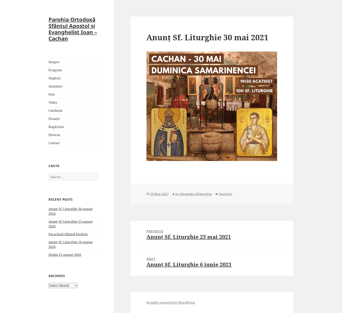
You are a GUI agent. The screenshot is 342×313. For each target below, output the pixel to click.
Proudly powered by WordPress (170, 302)
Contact (54, 143)
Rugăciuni (56, 127)
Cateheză (55, 110)
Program (55, 70)
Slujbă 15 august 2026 (64, 255)
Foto (51, 94)
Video (52, 102)
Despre (53, 62)
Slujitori (54, 78)
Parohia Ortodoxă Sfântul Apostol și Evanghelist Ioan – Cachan (72, 29)
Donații (54, 119)
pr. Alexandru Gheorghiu (193, 194)
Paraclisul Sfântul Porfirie (68, 234)
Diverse (54, 135)
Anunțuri (55, 86)
